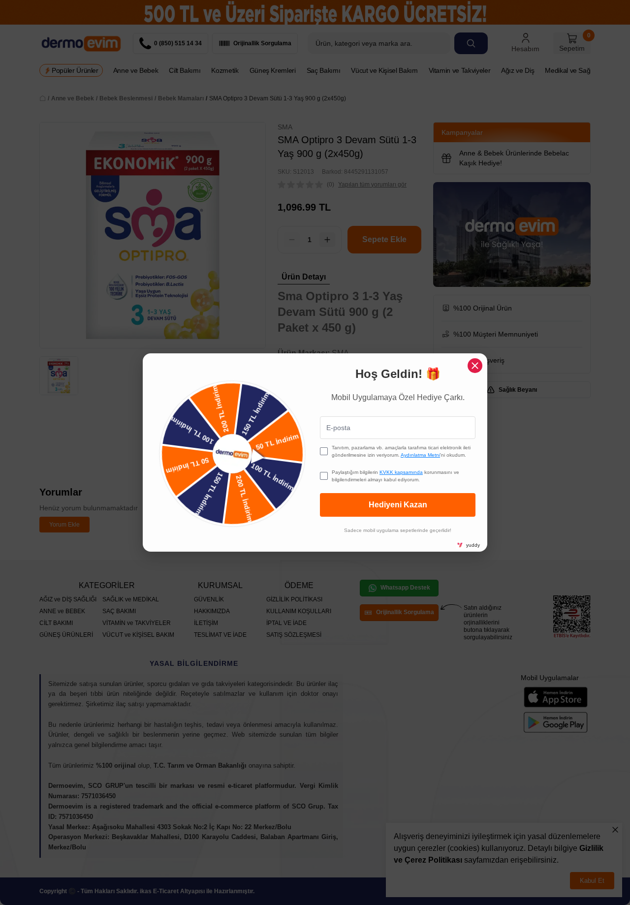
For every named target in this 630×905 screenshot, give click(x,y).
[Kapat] (475, 365)
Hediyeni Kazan (398, 504)
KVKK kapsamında (401, 472)
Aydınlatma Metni (420, 455)
